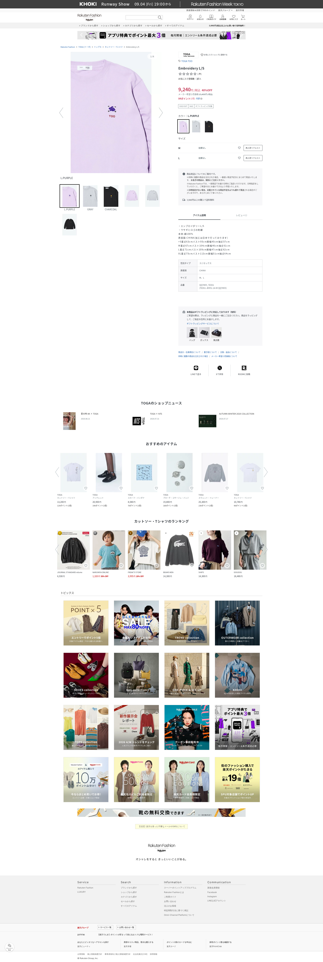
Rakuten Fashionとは (174, 892)
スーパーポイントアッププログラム (180, 887)
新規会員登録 (213, 887)
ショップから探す (129, 892)
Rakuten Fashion (68, 46)
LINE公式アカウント (216, 900)
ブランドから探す (129, 887)
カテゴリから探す (129, 896)
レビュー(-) (241, 215)
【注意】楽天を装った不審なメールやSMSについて (161, 826)
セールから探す (128, 901)
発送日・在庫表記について (189, 352)
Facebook (212, 892)
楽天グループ (224, 10)
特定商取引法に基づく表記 (176, 910)
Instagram (212, 896)
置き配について (210, 352)
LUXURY (81, 892)
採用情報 (153, 954)
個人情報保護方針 (94, 954)
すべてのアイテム (129, 906)
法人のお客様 (170, 906)
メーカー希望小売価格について (224, 356)
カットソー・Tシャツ (114, 46)
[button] (111, 113)
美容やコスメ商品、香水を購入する (138, 942)
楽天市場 (240, 10)
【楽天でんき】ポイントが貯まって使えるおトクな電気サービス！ (125, 934)
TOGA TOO (186, 61)
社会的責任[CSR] (140, 954)
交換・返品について (228, 352)
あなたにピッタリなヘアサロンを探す (93, 942)
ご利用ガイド (170, 896)
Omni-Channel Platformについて (179, 915)
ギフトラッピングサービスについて (203, 323)
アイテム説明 (199, 215)
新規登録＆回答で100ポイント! (200, 10)
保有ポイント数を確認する (220, 942)
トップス (97, 46)
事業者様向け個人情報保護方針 (118, 954)
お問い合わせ (170, 901)
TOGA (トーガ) (84, 46)
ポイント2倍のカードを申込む (179, 942)
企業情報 (81, 954)
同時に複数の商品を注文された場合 (193, 356)
